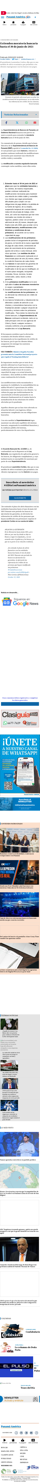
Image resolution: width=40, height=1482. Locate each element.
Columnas (6, 1318)
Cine (22, 1456)
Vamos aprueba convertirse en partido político (18, 1160)
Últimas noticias (9, 1015)
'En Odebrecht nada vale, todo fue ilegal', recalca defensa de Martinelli (10, 1074)
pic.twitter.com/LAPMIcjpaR (18, 572)
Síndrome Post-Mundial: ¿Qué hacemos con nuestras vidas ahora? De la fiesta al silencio (16, 887)
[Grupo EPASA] (32, 1468)
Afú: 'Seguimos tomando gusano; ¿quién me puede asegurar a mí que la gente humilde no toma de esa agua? (19, 1231)
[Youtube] (31, 1433)
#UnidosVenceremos (15, 570)
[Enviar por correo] (35, 123)
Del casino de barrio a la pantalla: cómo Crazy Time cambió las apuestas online (19, 937)
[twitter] (26, 1433)
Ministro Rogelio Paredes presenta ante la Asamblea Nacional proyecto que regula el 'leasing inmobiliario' (19, 354)
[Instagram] (36, 1433)
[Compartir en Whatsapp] (26, 123)
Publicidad (6, 1458)
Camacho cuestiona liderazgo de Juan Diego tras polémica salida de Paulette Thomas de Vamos (18, 1266)
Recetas (23, 1459)
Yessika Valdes (5, 59)
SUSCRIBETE (20, 498)
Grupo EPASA (6, 1462)
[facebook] (21, 1433)
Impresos (24, 1462)
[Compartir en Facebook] (6, 123)
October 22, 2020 (14, 577)
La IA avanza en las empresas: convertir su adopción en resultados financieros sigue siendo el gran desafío (10, 1116)
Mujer (22, 1453)
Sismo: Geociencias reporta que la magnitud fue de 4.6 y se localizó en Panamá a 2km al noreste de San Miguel (19, 1193)
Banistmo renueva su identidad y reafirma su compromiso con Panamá (17, 855)
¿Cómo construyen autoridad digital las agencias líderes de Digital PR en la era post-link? (18, 971)
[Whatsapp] (16, 1433)
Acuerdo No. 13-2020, (29, 148)
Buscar (4, 1447)
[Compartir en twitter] (17, 123)
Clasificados (7, 1455)
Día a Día (24, 1450)
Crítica (23, 1447)
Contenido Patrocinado (12, 824)
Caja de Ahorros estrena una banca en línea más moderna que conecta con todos (18, 919)
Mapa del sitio (7, 1451)
